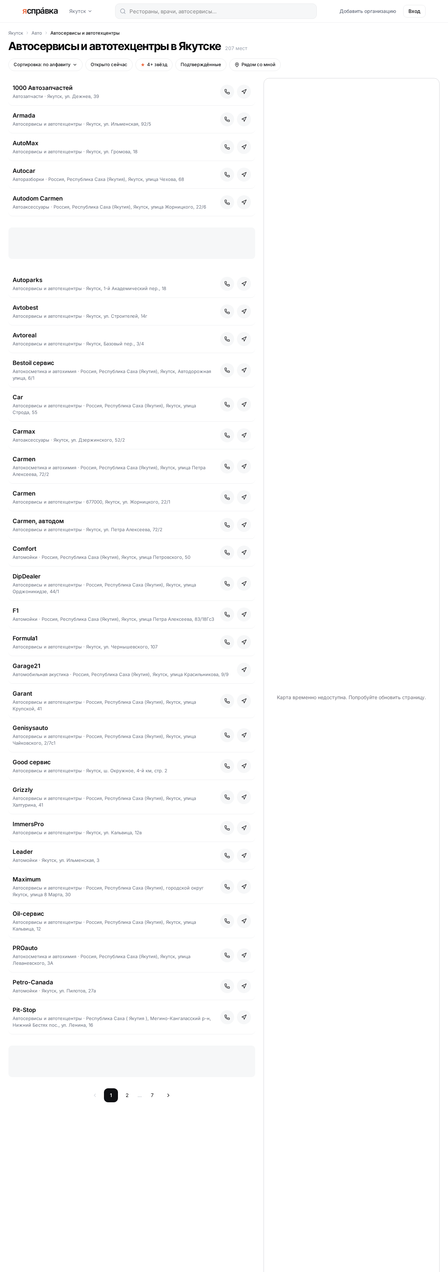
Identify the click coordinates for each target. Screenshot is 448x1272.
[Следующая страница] (168, 1095)
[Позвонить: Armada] (227, 119)
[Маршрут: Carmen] (244, 466)
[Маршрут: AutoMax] (244, 147)
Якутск (77, 11)
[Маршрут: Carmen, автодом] (244, 525)
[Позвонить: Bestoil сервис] (227, 370)
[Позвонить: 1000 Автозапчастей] (227, 92)
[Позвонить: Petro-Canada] (227, 986)
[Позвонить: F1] (227, 614)
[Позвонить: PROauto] (227, 955)
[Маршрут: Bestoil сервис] (244, 370)
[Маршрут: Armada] (244, 119)
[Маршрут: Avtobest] (244, 311)
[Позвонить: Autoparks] (227, 284)
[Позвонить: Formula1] (227, 642)
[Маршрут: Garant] (244, 701)
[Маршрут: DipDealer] (244, 584)
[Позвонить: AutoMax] (227, 147)
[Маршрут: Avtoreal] (244, 339)
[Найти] (122, 11)
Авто (36, 33)
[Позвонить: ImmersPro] (227, 828)
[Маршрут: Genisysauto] (244, 735)
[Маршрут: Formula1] (244, 642)
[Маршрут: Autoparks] (244, 284)
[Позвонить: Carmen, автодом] (227, 525)
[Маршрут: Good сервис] (244, 766)
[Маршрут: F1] (244, 614)
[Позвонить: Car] (227, 405)
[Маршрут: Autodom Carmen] (244, 202)
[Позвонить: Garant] (227, 701)
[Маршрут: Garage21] (244, 670)
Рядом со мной (258, 64)
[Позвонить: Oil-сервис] (227, 921)
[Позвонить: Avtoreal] (227, 339)
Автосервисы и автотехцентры (85, 33)
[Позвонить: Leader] (227, 856)
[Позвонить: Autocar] (227, 175)
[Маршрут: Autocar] (244, 175)
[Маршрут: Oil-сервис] (244, 921)
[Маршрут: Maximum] (244, 887)
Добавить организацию (368, 11)
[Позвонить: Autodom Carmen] (227, 202)
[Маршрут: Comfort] (244, 553)
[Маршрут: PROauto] (244, 955)
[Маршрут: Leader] (244, 856)
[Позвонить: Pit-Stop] (227, 1017)
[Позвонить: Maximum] (227, 887)
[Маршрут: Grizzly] (244, 797)
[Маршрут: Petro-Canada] (244, 986)
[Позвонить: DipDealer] (227, 584)
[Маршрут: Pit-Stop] (244, 1017)
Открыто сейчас (109, 64)
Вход (414, 11)
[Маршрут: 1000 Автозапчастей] (244, 92)
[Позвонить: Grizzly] (227, 797)
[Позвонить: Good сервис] (227, 766)
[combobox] (216, 11)
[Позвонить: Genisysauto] (227, 735)
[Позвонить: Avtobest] (227, 311)
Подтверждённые (201, 64)
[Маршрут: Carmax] (244, 435)
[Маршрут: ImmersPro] (244, 828)
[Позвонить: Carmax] (227, 435)
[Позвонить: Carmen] (227, 466)
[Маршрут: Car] (244, 405)
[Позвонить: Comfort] (227, 553)
